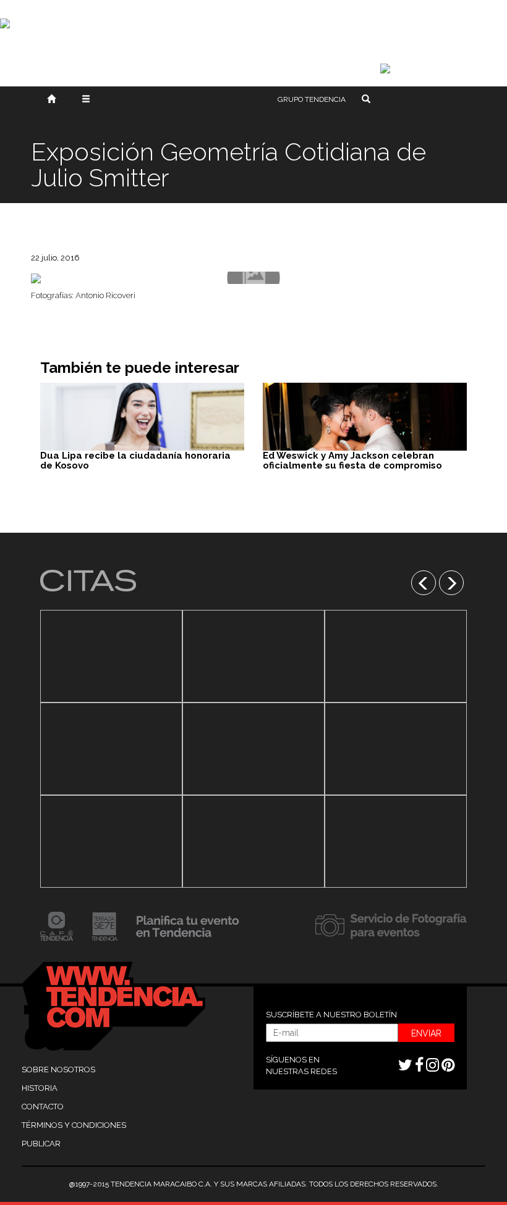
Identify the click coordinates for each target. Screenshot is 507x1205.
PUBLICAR (41, 1143)
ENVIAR (426, 1033)
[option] (111, 749)
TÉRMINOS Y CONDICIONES (74, 1125)
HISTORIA (40, 1088)
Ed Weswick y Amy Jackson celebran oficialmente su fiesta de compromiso (352, 461)
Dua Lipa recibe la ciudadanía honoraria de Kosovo (135, 461)
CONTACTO (43, 1106)
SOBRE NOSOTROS (58, 1069)
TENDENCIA (312, 99)
